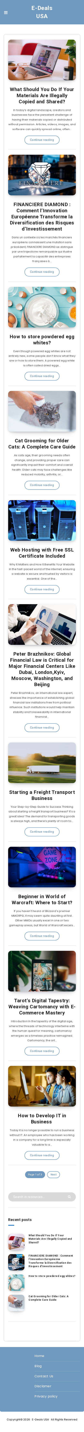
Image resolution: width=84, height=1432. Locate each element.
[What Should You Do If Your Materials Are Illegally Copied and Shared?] (16, 1242)
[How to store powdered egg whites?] (16, 1282)
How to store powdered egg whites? (42, 340)
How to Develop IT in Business (42, 1119)
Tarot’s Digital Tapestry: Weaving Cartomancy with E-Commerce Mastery (42, 1007)
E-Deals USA (41, 12)
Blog (38, 1366)
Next (53, 1174)
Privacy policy (45, 1396)
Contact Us (43, 1376)
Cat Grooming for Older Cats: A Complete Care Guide (42, 444)
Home (39, 1356)
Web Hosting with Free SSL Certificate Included (42, 553)
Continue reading (42, 139)
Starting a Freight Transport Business (42, 795)
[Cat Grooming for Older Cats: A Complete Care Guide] (16, 1303)
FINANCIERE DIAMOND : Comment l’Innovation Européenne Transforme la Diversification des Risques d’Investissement (42, 217)
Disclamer (42, 1386)
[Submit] (70, 1196)
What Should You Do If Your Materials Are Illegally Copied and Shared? (42, 95)
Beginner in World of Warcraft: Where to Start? (42, 899)
